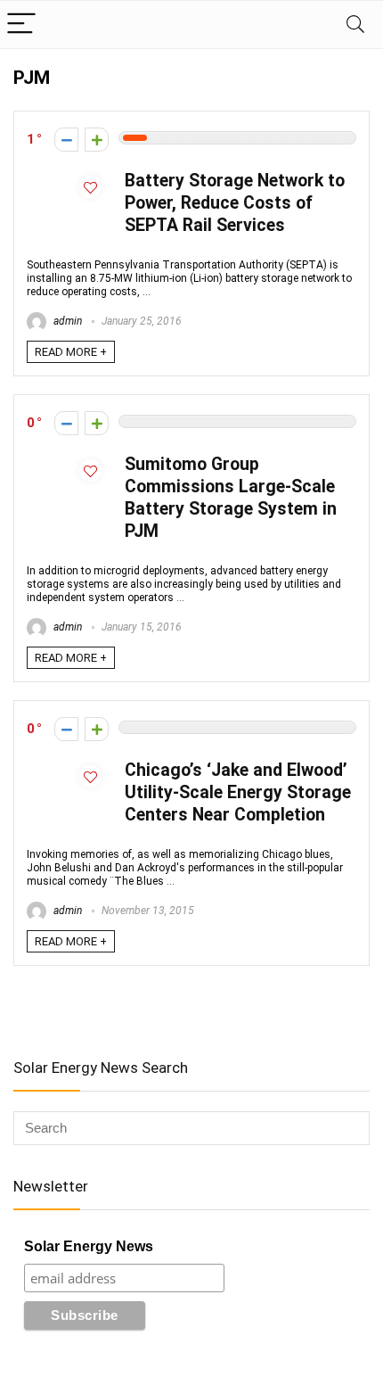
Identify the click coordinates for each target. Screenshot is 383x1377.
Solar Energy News (88, 1246)
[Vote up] (97, 140)
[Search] (355, 24)
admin (66, 321)
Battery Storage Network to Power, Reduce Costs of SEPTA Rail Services (235, 202)
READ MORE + (71, 352)
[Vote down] (66, 140)
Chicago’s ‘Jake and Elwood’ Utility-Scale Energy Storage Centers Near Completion (238, 792)
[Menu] (21, 24)
